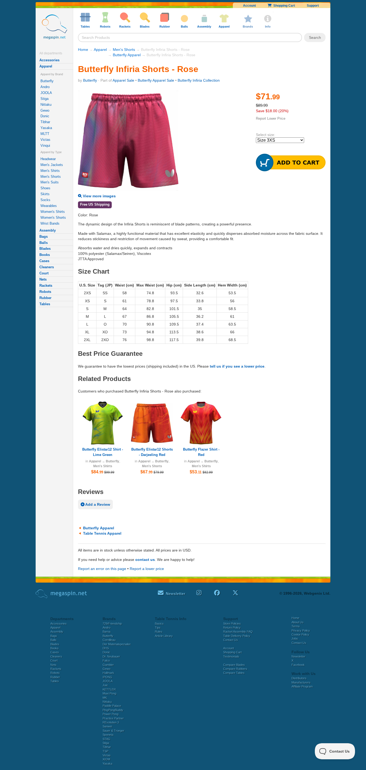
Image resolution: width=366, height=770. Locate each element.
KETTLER (109, 689)
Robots (45, 292)
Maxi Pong (109, 693)
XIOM (106, 759)
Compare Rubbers (235, 668)
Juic (105, 685)
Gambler (108, 664)
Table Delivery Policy (236, 635)
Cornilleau (109, 639)
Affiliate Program (302, 686)
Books (44, 255)
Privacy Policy (301, 630)
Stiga (44, 99)
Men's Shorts (50, 177)
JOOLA (46, 93)
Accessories (49, 60)
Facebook (298, 664)
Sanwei (107, 726)
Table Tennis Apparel (102, 533)
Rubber (45, 298)
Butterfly (47, 81)
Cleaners (46, 267)
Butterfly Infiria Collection (199, 80)
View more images (99, 196)
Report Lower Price (270, 118)
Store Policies (232, 623)
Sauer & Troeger (113, 730)
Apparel (45, 66)
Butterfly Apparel (127, 55)
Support (313, 5)
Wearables (48, 206)
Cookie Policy (300, 634)
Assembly (47, 230)
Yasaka (46, 128)
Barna (106, 631)
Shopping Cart (283, 5)
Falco (106, 660)
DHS (106, 648)
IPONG (107, 677)
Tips (157, 627)
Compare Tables (234, 672)
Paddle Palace (112, 705)
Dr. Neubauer (111, 656)
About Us (298, 622)
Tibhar (45, 122)
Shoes (45, 188)
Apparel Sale (123, 80)
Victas (45, 140)
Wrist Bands (49, 223)
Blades (45, 249)
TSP (105, 751)
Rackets (45, 286)
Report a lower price (147, 569)
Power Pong (110, 714)
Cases (44, 261)
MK (105, 697)
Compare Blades (234, 664)
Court (43, 273)
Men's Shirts (50, 171)
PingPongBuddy (113, 710)
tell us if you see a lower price (237, 366)
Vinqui (45, 146)
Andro (45, 87)
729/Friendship (112, 623)
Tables (44, 304)
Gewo (44, 110)
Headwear (48, 159)
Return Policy (232, 627)
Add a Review (97, 504)
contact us (145, 559)
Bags (43, 237)
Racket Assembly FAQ (238, 631)
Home (83, 49)
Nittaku (45, 105)
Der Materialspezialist (116, 644)
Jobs (295, 638)
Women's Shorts (53, 218)
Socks (45, 200)
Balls (43, 243)
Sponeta (108, 734)
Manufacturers (301, 682)
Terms (296, 626)
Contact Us (230, 639)
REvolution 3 (111, 722)
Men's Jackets (51, 165)
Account (249, 5)
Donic (44, 116)
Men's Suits (49, 182)
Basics (159, 623)
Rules (158, 631)
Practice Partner (113, 718)
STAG (106, 739)
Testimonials (231, 656)
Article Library (164, 635)
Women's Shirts (52, 212)
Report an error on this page (102, 569)
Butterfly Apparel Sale (156, 80)
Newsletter (298, 656)
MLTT (44, 134)
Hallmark (108, 672)
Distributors (299, 678)
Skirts (45, 194)
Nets (43, 279)
